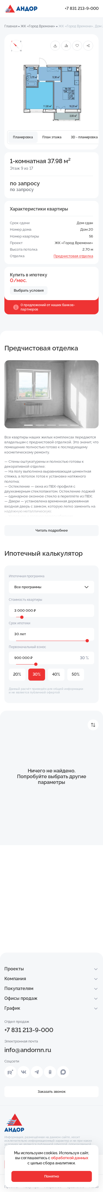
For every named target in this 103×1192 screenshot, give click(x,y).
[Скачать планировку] (55, 46)
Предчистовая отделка (73, 256)
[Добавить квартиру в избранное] (77, 46)
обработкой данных (69, 1158)
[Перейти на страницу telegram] (37, 1072)
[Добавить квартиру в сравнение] (66, 46)
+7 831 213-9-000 (82, 8)
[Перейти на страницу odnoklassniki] (50, 1072)
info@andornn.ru (27, 1049)
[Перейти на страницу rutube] (10, 1072)
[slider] (22, 617)
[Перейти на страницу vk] (24, 1072)
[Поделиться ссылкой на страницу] (88, 46)
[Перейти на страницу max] (63, 1072)
